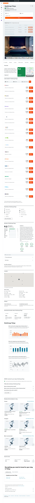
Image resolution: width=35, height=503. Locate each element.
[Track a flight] (1, 15)
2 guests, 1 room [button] (7, 15)
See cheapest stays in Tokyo (30, 418)
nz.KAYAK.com (5, 495)
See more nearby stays (30, 401)
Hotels (9, 495)
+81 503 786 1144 (7, 10)
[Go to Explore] (1, 13)
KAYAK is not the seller (8, 488)
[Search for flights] (1, 6)
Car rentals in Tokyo (21, 477)
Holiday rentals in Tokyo (22, 478)
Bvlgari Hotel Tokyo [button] (22, 446)
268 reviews (12, 8)
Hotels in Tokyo (8, 478)
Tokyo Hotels (28, 495)
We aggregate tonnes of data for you (10, 489)
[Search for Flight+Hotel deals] (1, 11)
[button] (34, 1)
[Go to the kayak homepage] (5, 3)
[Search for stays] (1, 7)
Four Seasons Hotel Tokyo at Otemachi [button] (10, 411)
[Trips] (1, 18)
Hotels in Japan (16, 495)
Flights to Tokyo (8, 477)
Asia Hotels (12, 495)
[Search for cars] (1, 9)
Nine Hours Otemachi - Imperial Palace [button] (10, 429)
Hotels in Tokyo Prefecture (22, 495)
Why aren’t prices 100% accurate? (10, 491)
